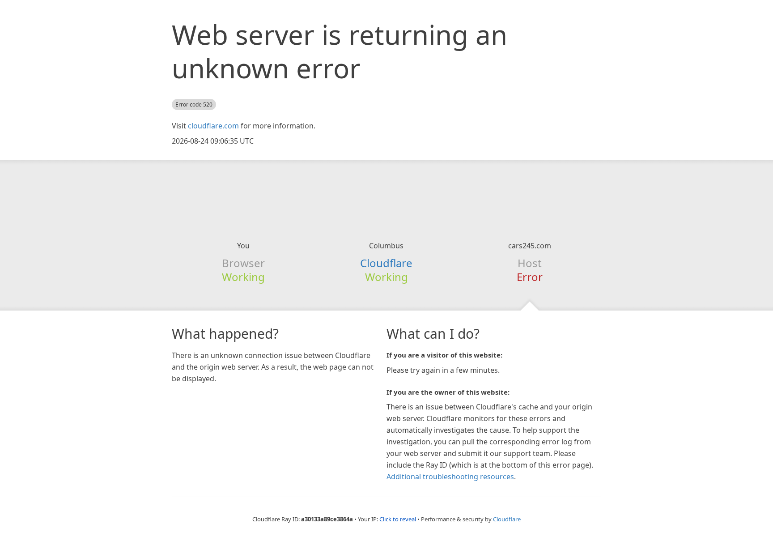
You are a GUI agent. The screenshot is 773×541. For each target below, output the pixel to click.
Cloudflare (386, 263)
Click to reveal (397, 519)
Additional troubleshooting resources (450, 476)
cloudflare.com (213, 126)
